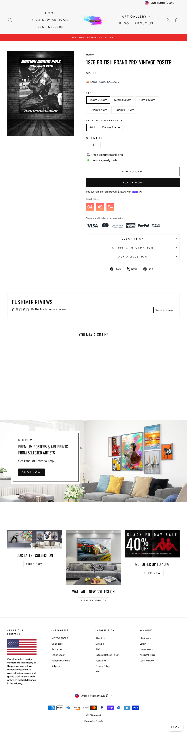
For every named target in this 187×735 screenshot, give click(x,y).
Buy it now (133, 182)
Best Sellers (50, 27)
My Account (146, 638)
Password (101, 660)
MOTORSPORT (59, 638)
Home (50, 13)
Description (133, 238)
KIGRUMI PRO (147, 654)
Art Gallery (135, 16)
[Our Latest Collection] (34, 539)
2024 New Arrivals (50, 20)
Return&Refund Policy (107, 654)
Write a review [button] (164, 310)
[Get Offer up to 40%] (152, 543)
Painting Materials (104, 120)
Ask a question (132, 256)
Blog (124, 23)
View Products (94, 600)
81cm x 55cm (146, 100)
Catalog (100, 643)
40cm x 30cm (98, 100)
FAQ (98, 649)
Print (92, 127)
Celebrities (56, 643)
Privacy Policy (103, 666)
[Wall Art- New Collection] (93, 557)
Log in (143, 643)
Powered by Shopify (93, 721)
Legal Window (147, 660)
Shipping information (133, 247)
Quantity (94, 138)
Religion (55, 666)
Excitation (56, 649)
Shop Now (31, 472)
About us (144, 23)
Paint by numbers (60, 660)
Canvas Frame (111, 127)
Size (90, 93)
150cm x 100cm (124, 110)
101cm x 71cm (98, 110)
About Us (100, 638)
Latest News (146, 649)
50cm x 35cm (122, 100)
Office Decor (58, 654)
